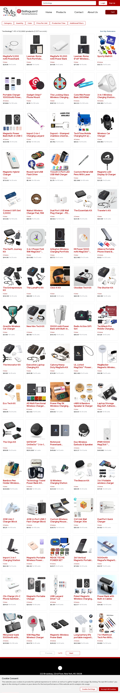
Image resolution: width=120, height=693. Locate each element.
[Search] (94, 3)
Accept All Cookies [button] (108, 689)
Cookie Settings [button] (88, 689)
